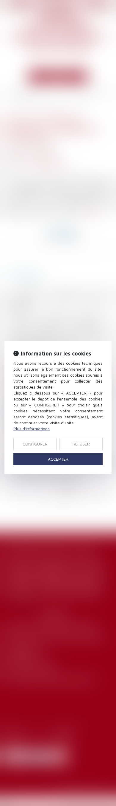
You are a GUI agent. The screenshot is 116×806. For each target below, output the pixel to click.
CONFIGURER (35, 443)
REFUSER (81, 443)
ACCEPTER (58, 459)
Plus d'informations (31, 428)
